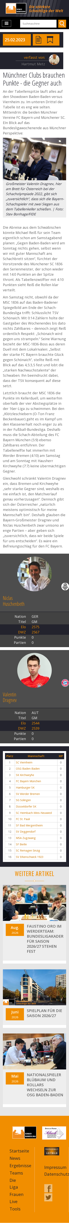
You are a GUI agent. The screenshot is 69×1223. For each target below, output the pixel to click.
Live (13, 1201)
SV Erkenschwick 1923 (29, 857)
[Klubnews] (50, 39)
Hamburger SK (25, 787)
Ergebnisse (20, 1165)
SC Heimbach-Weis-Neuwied (34, 813)
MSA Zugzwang (26, 838)
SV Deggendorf (25, 831)
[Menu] (6, 23)
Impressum (55, 1167)
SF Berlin (21, 844)
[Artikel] (38, 39)
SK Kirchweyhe (25, 775)
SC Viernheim (24, 762)
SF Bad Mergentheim (29, 825)
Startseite (19, 1151)
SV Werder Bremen (28, 794)
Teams (16, 1173)
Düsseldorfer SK (26, 806)
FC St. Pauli (23, 819)
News (15, 1158)
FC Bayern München (28, 781)
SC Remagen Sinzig (28, 850)
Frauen (17, 1194)
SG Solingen (23, 800)
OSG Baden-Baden (28, 768)
